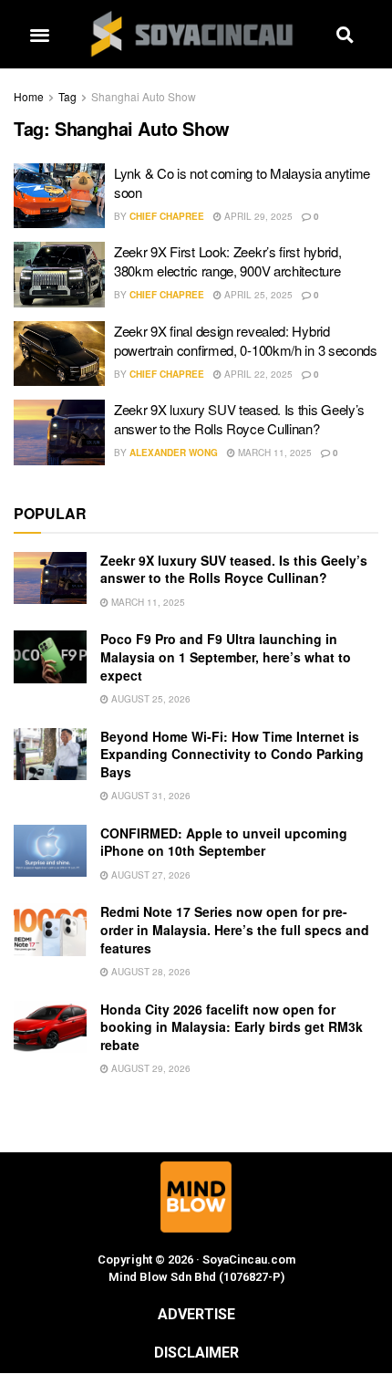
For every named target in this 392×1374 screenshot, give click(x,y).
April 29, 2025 (257, 216)
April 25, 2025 (257, 294)
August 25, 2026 (149, 698)
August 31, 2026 (149, 795)
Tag (67, 96)
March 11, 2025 (273, 452)
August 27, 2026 (149, 875)
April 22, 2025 (257, 374)
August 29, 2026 (149, 1068)
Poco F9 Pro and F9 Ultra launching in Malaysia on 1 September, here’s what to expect (225, 656)
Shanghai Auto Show (143, 96)
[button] (39, 34)
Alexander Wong (173, 452)
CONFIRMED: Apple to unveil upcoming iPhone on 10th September (223, 842)
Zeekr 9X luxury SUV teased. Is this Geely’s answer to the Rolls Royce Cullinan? (239, 419)
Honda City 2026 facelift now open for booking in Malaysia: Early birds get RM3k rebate (231, 1027)
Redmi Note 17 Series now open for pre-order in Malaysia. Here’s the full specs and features (234, 929)
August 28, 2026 (149, 971)
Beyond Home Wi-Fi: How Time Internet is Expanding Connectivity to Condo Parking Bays (232, 754)
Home (29, 96)
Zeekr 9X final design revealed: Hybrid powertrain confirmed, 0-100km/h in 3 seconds (245, 340)
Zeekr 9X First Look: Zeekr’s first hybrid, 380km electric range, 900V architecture (227, 261)
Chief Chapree (166, 216)
